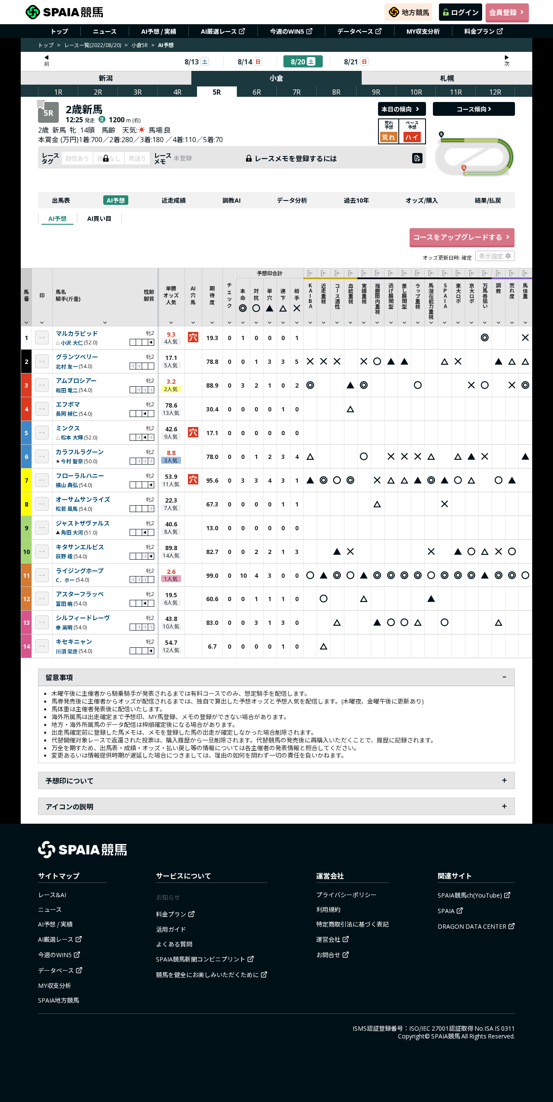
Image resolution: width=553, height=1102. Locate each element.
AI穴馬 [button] (193, 295)
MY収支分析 (423, 31)
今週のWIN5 (287, 31)
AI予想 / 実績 (158, 31)
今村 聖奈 (72, 461)
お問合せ (328, 954)
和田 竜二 (67, 390)
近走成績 (174, 200)
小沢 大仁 (72, 342)
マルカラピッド (77, 334)
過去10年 (356, 200)
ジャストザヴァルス (83, 523)
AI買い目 (99, 218)
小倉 (276, 78)
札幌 (447, 78)
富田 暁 (64, 603)
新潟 (106, 78)
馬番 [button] (26, 295)
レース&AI (52, 895)
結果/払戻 (488, 200)
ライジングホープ (80, 571)
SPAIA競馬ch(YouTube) (470, 895)
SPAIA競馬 (445, 1036)
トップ (59, 31)
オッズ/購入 (422, 200)
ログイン (465, 12)
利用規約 (328, 909)
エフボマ (68, 404)
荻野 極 (64, 556)
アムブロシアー (76, 381)
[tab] (57, 218)
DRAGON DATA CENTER (472, 926)
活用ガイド (171, 929)
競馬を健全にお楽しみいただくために (207, 974)
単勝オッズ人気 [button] (171, 295)
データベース (355, 31)
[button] (105, 297)
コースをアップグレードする (457, 237)
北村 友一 (67, 366)
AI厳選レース (219, 31)
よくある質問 (174, 944)
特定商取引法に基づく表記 (352, 924)
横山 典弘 (67, 484)
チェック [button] (229, 295)
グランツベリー (77, 357)
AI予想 (116, 200)
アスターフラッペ (80, 594)
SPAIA (446, 910)
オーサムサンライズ (83, 499)
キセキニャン (74, 642)
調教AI (231, 200)
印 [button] (41, 295)
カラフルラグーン (80, 452)
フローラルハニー (80, 476)
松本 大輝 (72, 437)
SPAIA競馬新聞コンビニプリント (200, 958)
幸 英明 (64, 627)
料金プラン (479, 31)
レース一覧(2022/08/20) (92, 44)
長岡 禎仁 (67, 413)
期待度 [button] (212, 295)
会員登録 (503, 12)
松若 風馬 (67, 508)
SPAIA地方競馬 (58, 1000)
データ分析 (292, 200)
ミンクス (68, 428)
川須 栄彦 (67, 651)
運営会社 (328, 939)
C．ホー (65, 579)
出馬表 (61, 200)
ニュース (105, 31)
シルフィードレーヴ (83, 618)
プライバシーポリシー (346, 895)
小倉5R (139, 44)
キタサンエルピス (80, 547)
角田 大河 (72, 532)
